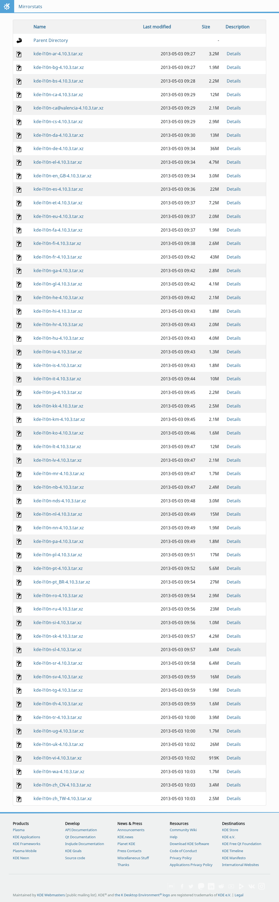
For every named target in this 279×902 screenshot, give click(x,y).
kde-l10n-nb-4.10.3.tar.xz (59, 487)
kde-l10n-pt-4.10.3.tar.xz (58, 568)
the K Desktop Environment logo (142, 894)
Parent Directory (51, 40)
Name (40, 27)
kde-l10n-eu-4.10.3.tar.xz (59, 216)
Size (206, 27)
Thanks (123, 864)
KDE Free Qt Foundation (241, 843)
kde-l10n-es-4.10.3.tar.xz (58, 189)
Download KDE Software (189, 843)
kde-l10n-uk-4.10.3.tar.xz (59, 744)
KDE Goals (73, 850)
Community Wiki (183, 829)
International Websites (240, 864)
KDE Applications (26, 836)
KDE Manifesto (234, 857)
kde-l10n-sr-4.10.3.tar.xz (58, 663)
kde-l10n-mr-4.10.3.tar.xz (59, 473)
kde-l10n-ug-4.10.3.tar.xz (59, 731)
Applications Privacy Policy (191, 864)
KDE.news (125, 836)
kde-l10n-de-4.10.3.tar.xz (59, 148)
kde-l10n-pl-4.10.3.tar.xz (58, 555)
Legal (239, 894)
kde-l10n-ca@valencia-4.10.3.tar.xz (69, 108)
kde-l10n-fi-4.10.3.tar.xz (57, 243)
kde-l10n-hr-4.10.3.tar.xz (58, 324)
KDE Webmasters (51, 894)
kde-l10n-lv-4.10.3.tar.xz (58, 460)
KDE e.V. (228, 836)
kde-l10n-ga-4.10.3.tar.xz (59, 271)
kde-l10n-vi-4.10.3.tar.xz (58, 758)
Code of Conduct (183, 850)
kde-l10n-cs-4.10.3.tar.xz (58, 121)
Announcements (130, 829)
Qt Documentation (80, 836)
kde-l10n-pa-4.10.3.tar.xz (59, 541)
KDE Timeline (232, 850)
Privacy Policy (181, 857)
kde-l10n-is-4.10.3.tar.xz (58, 365)
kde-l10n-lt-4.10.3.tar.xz (57, 447)
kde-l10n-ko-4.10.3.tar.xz (59, 433)
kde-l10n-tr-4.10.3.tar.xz (58, 717)
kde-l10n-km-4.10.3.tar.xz (59, 419)
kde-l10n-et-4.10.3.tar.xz (58, 203)
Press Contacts (129, 850)
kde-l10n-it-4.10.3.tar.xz (57, 379)
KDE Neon (21, 857)
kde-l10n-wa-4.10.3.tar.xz (59, 772)
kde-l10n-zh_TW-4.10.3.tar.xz (63, 798)
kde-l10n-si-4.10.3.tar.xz (58, 622)
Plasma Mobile (25, 850)
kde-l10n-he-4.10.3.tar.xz (59, 297)
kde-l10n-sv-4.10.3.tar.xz (58, 677)
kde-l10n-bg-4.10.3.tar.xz (59, 67)
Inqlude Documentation (84, 843)
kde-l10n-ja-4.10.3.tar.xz (58, 392)
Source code (75, 857)
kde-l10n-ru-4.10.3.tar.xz (58, 609)
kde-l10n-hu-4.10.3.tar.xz (59, 338)
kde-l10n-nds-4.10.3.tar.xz (60, 501)
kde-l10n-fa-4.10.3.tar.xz (58, 230)
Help (173, 836)
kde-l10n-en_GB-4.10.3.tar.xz (63, 176)
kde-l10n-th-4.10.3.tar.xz (58, 704)
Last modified (157, 27)
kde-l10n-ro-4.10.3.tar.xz (58, 596)
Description (238, 27)
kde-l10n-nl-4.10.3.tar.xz (58, 514)
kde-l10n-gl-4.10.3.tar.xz (58, 284)
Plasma (19, 829)
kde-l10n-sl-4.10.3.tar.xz (58, 649)
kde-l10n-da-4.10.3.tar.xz (59, 135)
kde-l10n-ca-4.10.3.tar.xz (58, 95)
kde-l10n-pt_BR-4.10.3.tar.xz (62, 582)
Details (234, 54)
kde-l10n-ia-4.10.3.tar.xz (58, 352)
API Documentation (81, 829)
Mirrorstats (30, 7)
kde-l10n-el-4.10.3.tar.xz (58, 162)
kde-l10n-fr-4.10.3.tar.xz (58, 257)
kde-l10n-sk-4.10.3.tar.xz (58, 636)
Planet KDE (126, 843)
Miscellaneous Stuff (133, 857)
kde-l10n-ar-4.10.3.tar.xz (58, 54)
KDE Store (230, 829)
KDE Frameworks (26, 843)
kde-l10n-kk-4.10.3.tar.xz (58, 406)
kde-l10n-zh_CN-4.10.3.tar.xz (62, 785)
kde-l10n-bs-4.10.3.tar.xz (58, 81)
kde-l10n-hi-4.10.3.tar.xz (58, 311)
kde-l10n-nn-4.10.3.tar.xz (59, 528)
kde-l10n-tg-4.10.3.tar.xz (58, 690)
